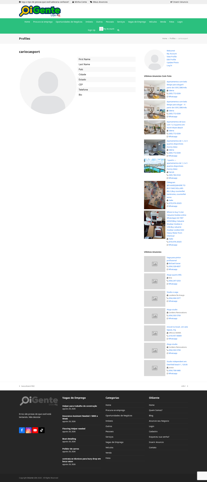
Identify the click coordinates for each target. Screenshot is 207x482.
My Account (172, 53)
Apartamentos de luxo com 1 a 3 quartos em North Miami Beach (176, 124)
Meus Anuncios (100, 2)
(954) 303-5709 (175, 315)
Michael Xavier (174, 263)
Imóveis (109, 421)
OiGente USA (32, 478)
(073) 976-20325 (175, 203)
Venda (109, 452)
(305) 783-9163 (175, 175)
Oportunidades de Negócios (119, 415)
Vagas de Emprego (114, 442)
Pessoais (110, 431)
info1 (183, 386)
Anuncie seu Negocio (159, 421)
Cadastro (153, 431)
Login (151, 426)
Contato (152, 447)
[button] (118, 30)
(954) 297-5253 (175, 280)
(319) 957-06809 (175, 335)
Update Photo (173, 62)
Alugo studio (172, 309)
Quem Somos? (155, 410)
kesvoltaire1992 (26, 386)
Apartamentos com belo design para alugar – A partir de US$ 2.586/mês (177, 104)
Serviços (109, 436)
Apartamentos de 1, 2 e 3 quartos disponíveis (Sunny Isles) (177, 144)
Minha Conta (81, 2)
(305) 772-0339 (175, 93)
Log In (169, 65)
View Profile (172, 56)
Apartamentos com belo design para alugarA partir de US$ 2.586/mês (177, 84)
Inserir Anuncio (180, 2)
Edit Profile (171, 59)
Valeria (171, 90)
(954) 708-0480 (175, 370)
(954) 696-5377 (175, 298)
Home (108, 405)
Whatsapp (173, 96)
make (170, 200)
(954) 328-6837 (175, 266)
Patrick (171, 172)
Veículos (109, 447)
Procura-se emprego (115, 410)
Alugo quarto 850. (174, 274)
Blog (151, 415)
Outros (109, 426)
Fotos (108, 458)
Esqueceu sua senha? (159, 436)
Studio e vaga (172, 292)
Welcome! (171, 50)
